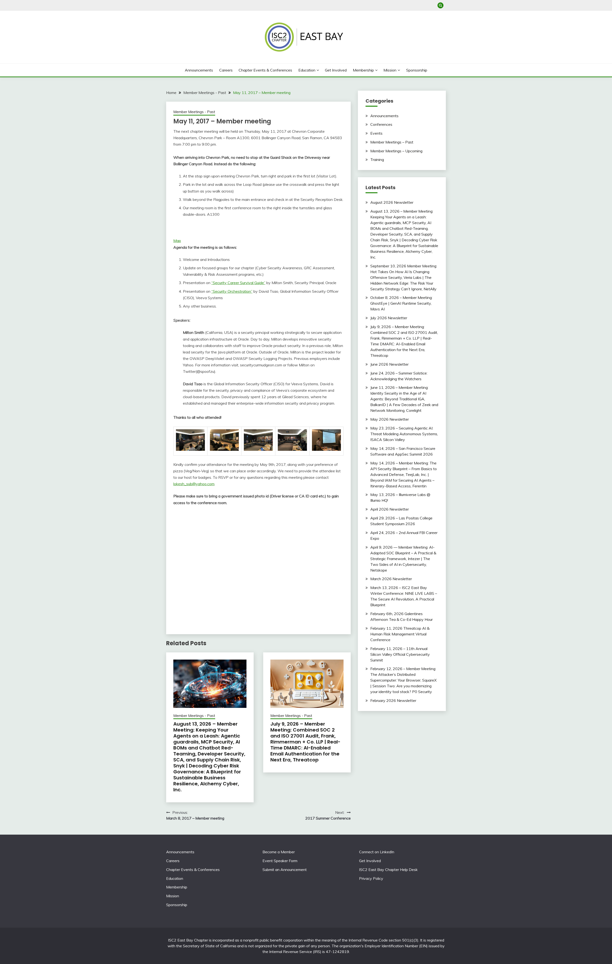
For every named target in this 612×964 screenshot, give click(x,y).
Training (377, 159)
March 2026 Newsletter (391, 578)
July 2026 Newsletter (388, 317)
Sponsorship (416, 70)
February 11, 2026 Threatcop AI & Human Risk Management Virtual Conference (400, 634)
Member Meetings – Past (391, 142)
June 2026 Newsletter (389, 364)
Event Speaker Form (279, 860)
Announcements (199, 70)
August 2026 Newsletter (391, 202)
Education (306, 70)
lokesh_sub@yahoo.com (193, 483)
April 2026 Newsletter (389, 509)
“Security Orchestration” (231, 291)
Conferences (381, 124)
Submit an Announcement (284, 869)
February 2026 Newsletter (393, 700)
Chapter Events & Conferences (265, 70)
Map (177, 240)
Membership (363, 70)
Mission (389, 70)
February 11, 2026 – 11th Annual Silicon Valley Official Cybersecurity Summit (400, 654)
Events (376, 133)
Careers (226, 70)
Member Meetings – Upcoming (396, 151)
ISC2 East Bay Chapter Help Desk (388, 869)
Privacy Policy (371, 878)
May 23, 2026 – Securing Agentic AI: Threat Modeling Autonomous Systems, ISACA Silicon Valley (404, 434)
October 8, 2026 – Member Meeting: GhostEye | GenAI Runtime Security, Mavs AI (401, 303)
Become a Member (278, 851)
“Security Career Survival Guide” (238, 282)
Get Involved (336, 70)
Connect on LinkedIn (376, 851)
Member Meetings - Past (194, 112)
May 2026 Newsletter (389, 419)
